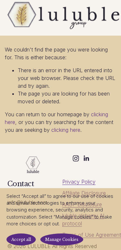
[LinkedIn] (86, 158)
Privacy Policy (79, 181)
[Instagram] (76, 158)
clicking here (65, 130)
